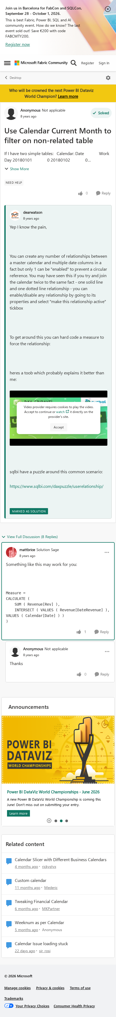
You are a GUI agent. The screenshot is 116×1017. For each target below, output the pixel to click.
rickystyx (49, 866)
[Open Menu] (108, 78)
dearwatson (32, 212)
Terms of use (80, 987)
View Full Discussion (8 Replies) (32, 536)
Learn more (68, 96)
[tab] (55, 820)
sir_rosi (44, 950)
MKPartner (51, 908)
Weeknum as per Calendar (39, 922)
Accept (59, 427)
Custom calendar (30, 880)
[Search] (73, 63)
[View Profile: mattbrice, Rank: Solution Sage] (11, 552)
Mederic (50, 887)
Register (87, 63)
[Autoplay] (49, 820)
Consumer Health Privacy (74, 1005)
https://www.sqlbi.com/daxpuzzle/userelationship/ (56, 486)
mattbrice (27, 549)
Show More (19, 168)
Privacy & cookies (50, 987)
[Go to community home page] (41, 63)
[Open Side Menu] (7, 63)
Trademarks (13, 998)
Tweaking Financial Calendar (41, 901)
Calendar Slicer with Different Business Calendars (61, 859)
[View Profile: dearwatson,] (15, 215)
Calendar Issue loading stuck (41, 943)
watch (60, 412)
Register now (17, 44)
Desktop (15, 78)
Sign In (104, 63)
